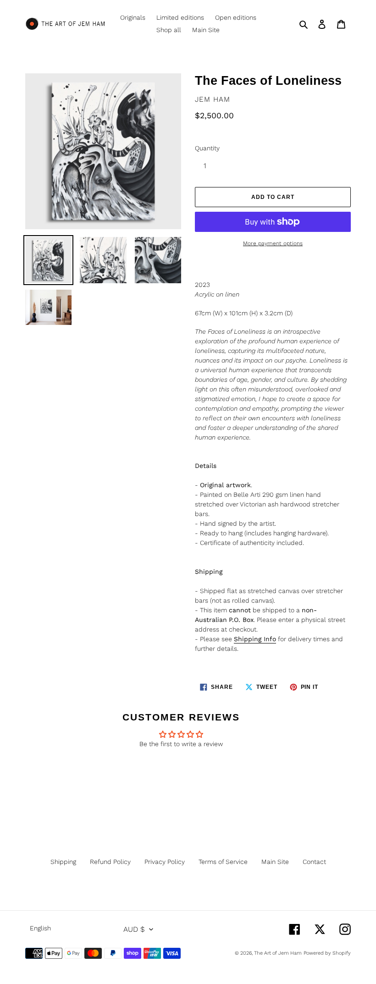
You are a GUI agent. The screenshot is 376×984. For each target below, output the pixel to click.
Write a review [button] (181, 768)
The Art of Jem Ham (278, 953)
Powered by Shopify (327, 953)
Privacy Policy (164, 861)
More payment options (273, 243)
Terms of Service (223, 861)
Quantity (207, 148)
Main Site (275, 861)
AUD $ (134, 929)
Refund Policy (110, 861)
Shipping (63, 861)
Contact (314, 861)
